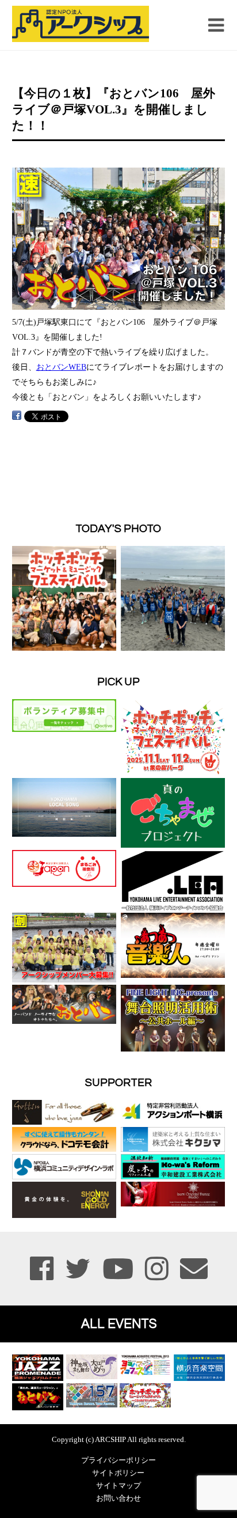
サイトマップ (118, 1486)
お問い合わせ (118, 1498)
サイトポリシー (118, 1473)
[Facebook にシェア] (16, 415)
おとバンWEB (61, 366)
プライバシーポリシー (118, 1460)
